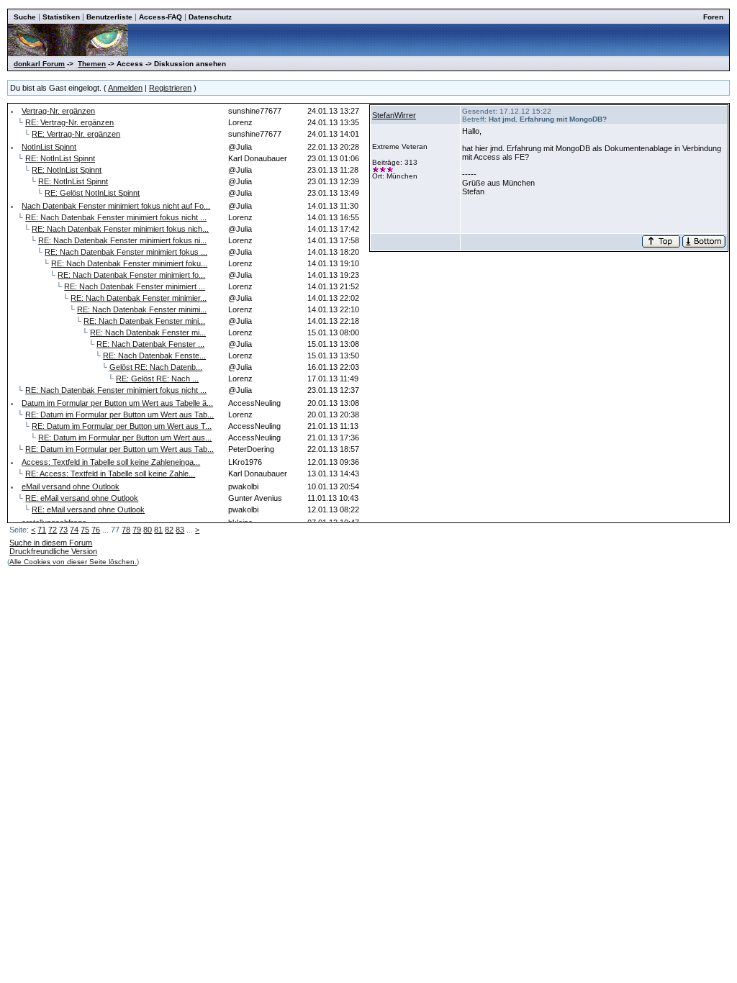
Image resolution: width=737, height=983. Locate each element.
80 (147, 529)
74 (74, 529)
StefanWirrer (394, 115)
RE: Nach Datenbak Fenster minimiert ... (134, 286)
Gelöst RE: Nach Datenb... (155, 367)
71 (41, 529)
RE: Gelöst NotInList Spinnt (92, 193)
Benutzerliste (109, 17)
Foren (713, 17)
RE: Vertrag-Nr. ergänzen (69, 122)
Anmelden (125, 87)
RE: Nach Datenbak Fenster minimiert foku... (129, 263)
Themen (92, 64)
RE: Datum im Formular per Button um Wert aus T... (122, 426)
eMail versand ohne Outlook (70, 486)
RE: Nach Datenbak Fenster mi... (148, 332)
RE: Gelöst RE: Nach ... (157, 378)
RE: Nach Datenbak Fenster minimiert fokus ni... (122, 240)
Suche (25, 17)
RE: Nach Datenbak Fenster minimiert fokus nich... (120, 229)
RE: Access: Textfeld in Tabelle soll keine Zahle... (110, 473)
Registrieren (170, 87)
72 (52, 529)
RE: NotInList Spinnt (60, 158)
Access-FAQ (160, 17)
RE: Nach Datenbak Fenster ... (150, 344)
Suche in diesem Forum (50, 542)
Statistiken (61, 17)
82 (169, 529)
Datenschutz (210, 17)
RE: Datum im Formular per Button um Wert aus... (125, 437)
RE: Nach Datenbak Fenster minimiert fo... (131, 275)
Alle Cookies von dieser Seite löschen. (73, 562)
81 (158, 529)
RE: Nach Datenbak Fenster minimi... (142, 309)
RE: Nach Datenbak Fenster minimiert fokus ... (126, 252)
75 (85, 529)
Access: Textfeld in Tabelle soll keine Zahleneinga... (111, 462)
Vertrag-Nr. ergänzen (58, 111)
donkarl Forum (39, 64)
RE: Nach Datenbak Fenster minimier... (139, 298)
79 (136, 529)
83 (180, 529)
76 (95, 529)
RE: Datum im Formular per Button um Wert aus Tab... (119, 414)
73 (63, 529)
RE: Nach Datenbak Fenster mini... (144, 321)
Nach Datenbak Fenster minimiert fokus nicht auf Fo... (116, 205)
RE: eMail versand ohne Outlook (81, 498)
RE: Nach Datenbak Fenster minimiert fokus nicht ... (116, 217)
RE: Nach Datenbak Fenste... (154, 355)
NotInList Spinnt (49, 146)
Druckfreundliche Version (53, 551)
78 (126, 529)
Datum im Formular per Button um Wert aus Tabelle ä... (117, 403)
